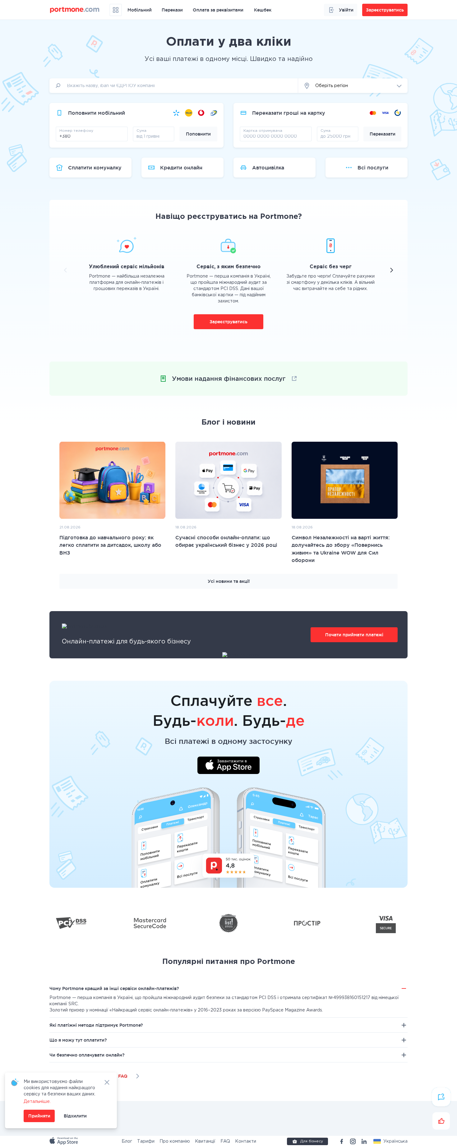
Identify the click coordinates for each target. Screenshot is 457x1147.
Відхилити (75, 1115)
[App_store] (64, 1141)
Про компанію (174, 1141)
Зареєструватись (228, 321)
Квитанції (205, 1141)
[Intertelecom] (213, 113)
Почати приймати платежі (354, 634)
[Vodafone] (201, 113)
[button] (390, 1141)
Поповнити (198, 133)
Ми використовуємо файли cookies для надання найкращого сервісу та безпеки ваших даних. (59, 1088)
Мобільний (139, 9)
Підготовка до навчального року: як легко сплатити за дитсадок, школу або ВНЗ (110, 545)
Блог (127, 1141)
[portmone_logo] (74, 10)
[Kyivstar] (176, 113)
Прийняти (39, 1115)
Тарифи (146, 1141)
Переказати (382, 133)
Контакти (245, 1141)
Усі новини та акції (229, 581)
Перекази (172, 9)
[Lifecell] (188, 113)
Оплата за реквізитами (218, 9)
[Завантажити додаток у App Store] (228, 766)
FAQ (225, 1141)
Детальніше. (37, 1101)
